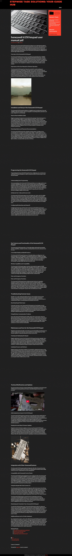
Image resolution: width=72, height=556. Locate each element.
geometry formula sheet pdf (19, 531)
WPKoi (46, 555)
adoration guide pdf (15, 540)
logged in (18, 547)
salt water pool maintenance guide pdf (22, 530)
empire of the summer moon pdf (54, 24)
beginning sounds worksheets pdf (21, 533)
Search (50, 11)
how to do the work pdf (18, 532)
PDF (12, 537)
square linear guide (52, 23)
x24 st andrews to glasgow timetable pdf (53, 20)
